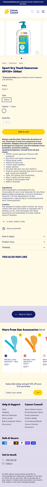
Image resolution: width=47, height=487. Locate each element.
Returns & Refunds (9, 415)
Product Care (8, 242)
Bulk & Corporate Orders (11, 421)
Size (4, 95)
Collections (13, 63)
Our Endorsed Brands (33, 421)
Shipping (6, 247)
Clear (4, 111)
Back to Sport (25, 314)
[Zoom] (37, 52)
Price (4, 85)
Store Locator (7, 418)
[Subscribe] (37, 392)
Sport (21, 63)
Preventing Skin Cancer (34, 412)
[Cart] (38, 11)
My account (6, 424)
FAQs (4, 409)
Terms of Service (31, 424)
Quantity (6, 118)
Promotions (29, 427)
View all (41, 330)
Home (4, 63)
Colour (9, 106)
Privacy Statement (32, 415)
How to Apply (8, 236)
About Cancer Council (33, 409)
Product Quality (31, 418)
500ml (6, 100)
